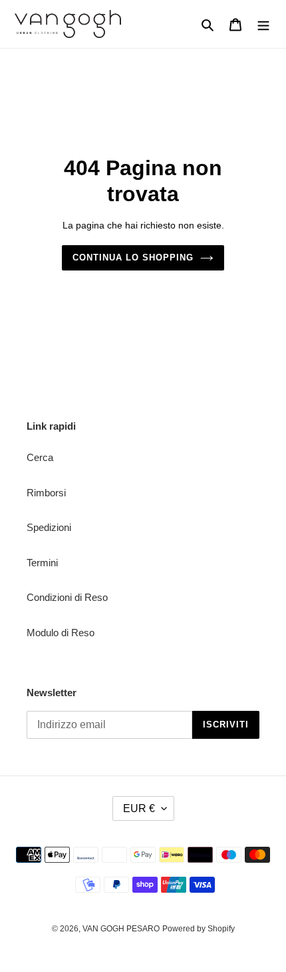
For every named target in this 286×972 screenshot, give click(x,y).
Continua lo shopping (133, 257)
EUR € (139, 808)
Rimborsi (46, 492)
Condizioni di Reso (67, 597)
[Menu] (263, 24)
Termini (42, 562)
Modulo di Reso (60, 632)
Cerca (40, 457)
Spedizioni (49, 527)
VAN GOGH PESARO (121, 928)
